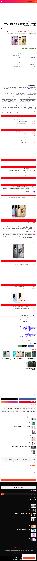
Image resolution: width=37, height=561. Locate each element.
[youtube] (31, 499)
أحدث (34, 394)
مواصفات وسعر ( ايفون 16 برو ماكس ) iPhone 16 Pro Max (21, 446)
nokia (32, 408)
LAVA (5, 410)
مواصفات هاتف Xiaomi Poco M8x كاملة (30, 359)
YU (13, 411)
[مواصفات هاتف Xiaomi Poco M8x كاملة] (30, 354)
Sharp (31, 411)
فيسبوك (34, 461)
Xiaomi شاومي (33, 407)
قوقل (3, 3)
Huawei (22, 407)
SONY (18, 408)
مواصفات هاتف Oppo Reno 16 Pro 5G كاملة (23, 529)
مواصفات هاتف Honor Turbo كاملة (19, 359)
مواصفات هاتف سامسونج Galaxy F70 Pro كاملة (22, 422)
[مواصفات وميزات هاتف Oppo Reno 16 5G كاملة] (33, 535)
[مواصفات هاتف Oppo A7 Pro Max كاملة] (33, 526)
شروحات (3, 458)
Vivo (25, 407)
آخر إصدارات (26, 461)
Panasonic (12, 410)
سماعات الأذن (10, 461)
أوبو (19, 3)
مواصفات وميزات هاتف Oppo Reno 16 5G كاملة (22, 533)
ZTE (1, 3)
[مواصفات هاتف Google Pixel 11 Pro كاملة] (6, 354)
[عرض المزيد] (17, 346)
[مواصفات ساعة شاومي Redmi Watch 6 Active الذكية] (33, 514)
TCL (2, 410)
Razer (20, 411)
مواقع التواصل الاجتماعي (16, 459)
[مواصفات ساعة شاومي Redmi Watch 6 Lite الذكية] (33, 510)
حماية (3, 461)
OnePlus (14, 408)
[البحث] (1, 1)
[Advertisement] (18, 13)
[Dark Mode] (3, 1)
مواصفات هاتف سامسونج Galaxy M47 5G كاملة (22, 430)
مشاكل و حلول (21, 458)
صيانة (34, 462)
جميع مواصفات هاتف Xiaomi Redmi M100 (31, 369)
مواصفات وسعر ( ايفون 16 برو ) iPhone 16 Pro (23, 450)
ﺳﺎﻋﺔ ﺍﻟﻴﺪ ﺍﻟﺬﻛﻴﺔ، (7, 458)
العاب (5, 459)
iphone (8, 408)
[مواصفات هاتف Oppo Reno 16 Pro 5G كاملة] (33, 530)
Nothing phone (4, 411)
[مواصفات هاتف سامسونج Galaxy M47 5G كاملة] (33, 432)
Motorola (8, 407)
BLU (34, 410)
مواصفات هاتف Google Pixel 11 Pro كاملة (7, 359)
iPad (23, 410)
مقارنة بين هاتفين (27, 459)
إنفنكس (10, 3)
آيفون (25, 3)
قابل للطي (30, 461)
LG (29, 408)
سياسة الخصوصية (16, 557)
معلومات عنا (21, 557)
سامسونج (28, 3)
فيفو (17, 3)
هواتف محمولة (29, 21)
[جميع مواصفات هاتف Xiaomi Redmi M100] (30, 364)
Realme (12, 407)
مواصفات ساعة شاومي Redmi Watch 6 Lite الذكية (22, 509)
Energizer (16, 410)
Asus (20, 408)
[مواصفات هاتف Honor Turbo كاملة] (18, 354)
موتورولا (7, 3)
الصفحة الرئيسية (34, 21)
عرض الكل (2, 349)
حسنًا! (29, 558)
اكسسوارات (21, 461)
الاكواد (23, 459)
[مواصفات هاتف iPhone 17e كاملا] (33, 439)
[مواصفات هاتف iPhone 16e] (33, 443)
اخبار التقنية (10, 459)
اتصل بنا (12, 557)
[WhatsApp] (21, 346)
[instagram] (28, 499)
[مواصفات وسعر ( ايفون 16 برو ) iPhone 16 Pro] (33, 452)
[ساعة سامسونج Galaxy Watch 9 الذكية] (33, 419)
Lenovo (24, 408)
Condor (29, 410)
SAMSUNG (28, 407)
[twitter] (33, 499)
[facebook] (35, 499)
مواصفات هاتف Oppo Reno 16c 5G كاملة (23, 538)
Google (26, 410)
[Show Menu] (35, 1)
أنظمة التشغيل (33, 459)
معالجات (18, 461)
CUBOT (8, 411)
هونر (12, 3)
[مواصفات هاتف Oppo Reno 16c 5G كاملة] (33, 539)
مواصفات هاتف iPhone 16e (26, 442)
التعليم (6, 461)
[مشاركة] (2, 28)
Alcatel (11, 408)
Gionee (8, 410)
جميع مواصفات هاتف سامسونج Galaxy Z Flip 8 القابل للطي (20, 426)
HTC (32, 410)
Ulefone (34, 411)
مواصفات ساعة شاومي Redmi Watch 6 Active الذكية (22, 513)
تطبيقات (26, 458)
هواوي (15, 3)
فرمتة (29, 458)
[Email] (19, 346)
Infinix (5, 407)
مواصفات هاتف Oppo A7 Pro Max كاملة (24, 525)
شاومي (23, 3)
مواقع (14, 461)
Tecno (27, 408)
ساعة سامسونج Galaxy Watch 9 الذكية (24, 417)
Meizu (4, 408)
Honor (15, 407)
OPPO (28, 343)
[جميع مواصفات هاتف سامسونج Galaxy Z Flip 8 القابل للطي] (33, 427)
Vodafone (17, 411)
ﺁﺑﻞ (7, 459)
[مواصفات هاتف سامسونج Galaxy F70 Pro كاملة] (33, 423)
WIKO (20, 410)
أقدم (2, 394)
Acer (11, 411)
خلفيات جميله (16, 458)
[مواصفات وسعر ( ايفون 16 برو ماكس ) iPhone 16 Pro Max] (33, 447)
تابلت (12, 458)
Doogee (24, 411)
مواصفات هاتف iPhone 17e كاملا (25, 437)
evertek (27, 411)
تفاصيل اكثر (31, 556)
